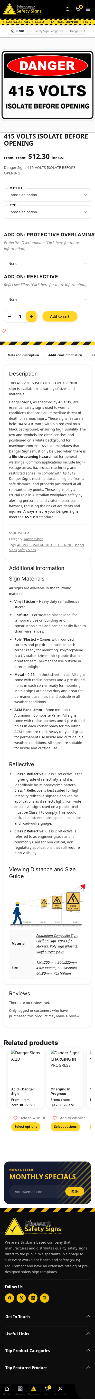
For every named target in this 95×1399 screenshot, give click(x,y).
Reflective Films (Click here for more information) (45, 284)
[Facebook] (9, 1298)
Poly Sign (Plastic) (63, 946)
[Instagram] (44, 1298)
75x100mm (62, 973)
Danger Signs (78, 31)
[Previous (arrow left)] (8, 699)
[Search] (68, 9)
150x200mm (46, 962)
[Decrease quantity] (9, 316)
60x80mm (44, 973)
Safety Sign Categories (49, 31)
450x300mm (46, 968)
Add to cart (60, 316)
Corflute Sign (46, 940)
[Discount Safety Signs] (22, 9)
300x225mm (67, 962)
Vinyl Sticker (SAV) (50, 951)
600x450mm (67, 968)
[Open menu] (88, 9)
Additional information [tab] (65, 355)
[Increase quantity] (31, 316)
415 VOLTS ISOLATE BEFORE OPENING (44, 545)
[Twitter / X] (21, 1298)
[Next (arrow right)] (86, 699)
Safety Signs (27, 550)
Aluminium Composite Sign (56, 935)
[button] (29, 1118)
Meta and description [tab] (23, 355)
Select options (26, 1126)
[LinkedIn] (33, 1298)
